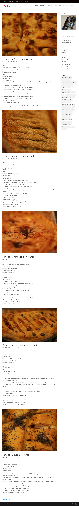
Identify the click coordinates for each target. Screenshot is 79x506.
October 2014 (64, 59)
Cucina (18, 62)
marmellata (64, 97)
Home (36, 5)
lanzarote (67, 94)
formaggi (64, 92)
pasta (73, 104)
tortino (70, 119)
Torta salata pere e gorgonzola (16, 454)
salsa (70, 114)
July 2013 (63, 62)
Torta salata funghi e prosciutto (17, 59)
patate (63, 107)
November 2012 (65, 64)
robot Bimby (65, 114)
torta (69, 117)
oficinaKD (42, 5)
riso (67, 112)
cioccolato (73, 82)
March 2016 (64, 50)
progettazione (65, 109)
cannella (69, 80)
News (60, 5)
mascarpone (71, 97)
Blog (55, 5)
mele (71, 99)
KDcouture (49, 5)
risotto (71, 112)
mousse (64, 102)
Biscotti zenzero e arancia (67, 36)
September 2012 (65, 68)
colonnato (70, 85)
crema (68, 87)
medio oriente (65, 99)
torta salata (64, 119)
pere (73, 107)
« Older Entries (6, 499)
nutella (68, 102)
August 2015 (64, 55)
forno (69, 92)
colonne (64, 87)
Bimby (70, 77)
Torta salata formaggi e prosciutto (18, 256)
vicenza (68, 126)
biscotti (63, 80)
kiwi (63, 94)
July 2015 (63, 57)
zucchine (64, 129)
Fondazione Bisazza (66, 89)
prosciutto (72, 109)
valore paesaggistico (66, 124)
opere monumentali (66, 104)
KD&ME (65, 5)
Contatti (71, 5)
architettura (64, 77)
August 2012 (64, 71)
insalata (73, 92)
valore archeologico (66, 121)
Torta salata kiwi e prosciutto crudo (18, 156)
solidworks (64, 117)
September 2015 (65, 52)
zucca (73, 126)
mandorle (73, 94)
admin (5, 62)
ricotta (63, 112)
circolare (64, 85)
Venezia (63, 126)
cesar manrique (65, 82)
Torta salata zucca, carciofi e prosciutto (20, 345)
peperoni (69, 107)
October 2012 (64, 66)
